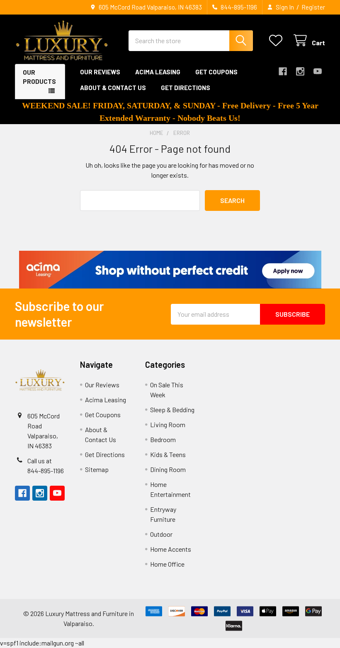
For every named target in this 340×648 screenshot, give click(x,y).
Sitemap (97, 469)
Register (313, 7)
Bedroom (163, 439)
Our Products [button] (39, 77)
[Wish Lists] (277, 40)
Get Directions (185, 87)
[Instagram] (300, 71)
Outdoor (161, 534)
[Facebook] (282, 71)
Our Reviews (100, 72)
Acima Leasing (157, 72)
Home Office (167, 564)
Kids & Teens (168, 454)
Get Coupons (216, 72)
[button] (170, 270)
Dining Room (168, 469)
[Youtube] (317, 71)
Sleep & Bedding (172, 409)
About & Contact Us (113, 87)
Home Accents (170, 549)
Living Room (167, 424)
